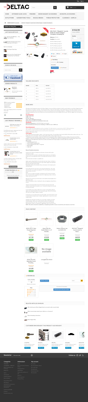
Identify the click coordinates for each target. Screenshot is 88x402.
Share (59, 53)
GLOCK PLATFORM (8, 389)
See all (5, 59)
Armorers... (40, 342)
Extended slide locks (19, 14)
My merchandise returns (36, 365)
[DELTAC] (16, 7)
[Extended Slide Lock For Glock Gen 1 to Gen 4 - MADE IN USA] (6, 153)
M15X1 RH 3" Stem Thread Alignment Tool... (31, 230)
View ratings (53, 64)
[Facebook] (13, 77)
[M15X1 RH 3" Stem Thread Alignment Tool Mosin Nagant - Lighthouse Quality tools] (31, 219)
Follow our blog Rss (10, 26)
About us (19, 375)
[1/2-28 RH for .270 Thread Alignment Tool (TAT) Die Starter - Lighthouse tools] (30, 335)
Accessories (6, 374)
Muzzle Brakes (38, 18)
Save (52, 71)
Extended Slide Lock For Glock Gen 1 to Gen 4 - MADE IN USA (16, 152)
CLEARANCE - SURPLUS (69, 18)
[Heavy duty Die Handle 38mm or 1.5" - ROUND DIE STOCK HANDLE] (47, 219)
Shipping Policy (21, 368)
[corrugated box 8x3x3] (47, 250)
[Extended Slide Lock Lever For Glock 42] (71, 335)
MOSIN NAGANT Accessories (47, 14)
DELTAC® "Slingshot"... (15, 88)
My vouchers (34, 372)
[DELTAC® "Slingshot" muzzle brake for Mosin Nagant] (78, 219)
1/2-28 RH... (27, 342)
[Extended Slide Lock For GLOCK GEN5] (6, 139)
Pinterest (54, 56)
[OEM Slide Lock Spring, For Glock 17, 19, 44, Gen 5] (6, 126)
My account (34, 361)
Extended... (67, 342)
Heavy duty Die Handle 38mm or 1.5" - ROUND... (46, 230)
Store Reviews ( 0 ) (11, 170)
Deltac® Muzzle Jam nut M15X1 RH (62, 229)
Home (7, 14)
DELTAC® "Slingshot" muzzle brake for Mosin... (77, 230)
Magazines (6, 370)
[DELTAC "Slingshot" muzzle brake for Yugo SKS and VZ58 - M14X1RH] (58, 335)
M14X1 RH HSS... (83, 342)
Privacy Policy (21, 378)
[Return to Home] (5, 23)
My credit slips (34, 367)
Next (47, 55)
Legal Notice (20, 370)
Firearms (32, 14)
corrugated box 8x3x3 (46, 259)
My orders (33, 363)
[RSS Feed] (21, 120)
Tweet (53, 53)
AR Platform (9, 18)
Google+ (65, 53)
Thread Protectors (53, 18)
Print (53, 72)
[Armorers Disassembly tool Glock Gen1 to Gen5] (44, 335)
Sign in (82, 1)
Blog (78, 1)
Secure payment (21, 377)
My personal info (34, 371)
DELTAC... (54, 342)
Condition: (52, 39)
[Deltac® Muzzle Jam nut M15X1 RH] (62, 219)
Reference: (52, 37)
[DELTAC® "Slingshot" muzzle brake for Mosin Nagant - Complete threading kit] (29, 55)
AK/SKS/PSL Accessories (67, 14)
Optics (5, 372)
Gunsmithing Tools (23, 18)
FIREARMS (6, 363)
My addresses (34, 369)
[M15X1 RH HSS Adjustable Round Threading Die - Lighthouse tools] (31, 250)
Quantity (74, 36)
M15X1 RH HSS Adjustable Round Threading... (31, 261)
